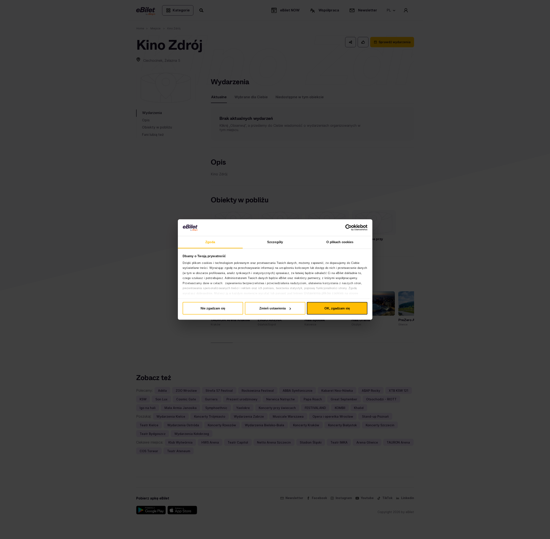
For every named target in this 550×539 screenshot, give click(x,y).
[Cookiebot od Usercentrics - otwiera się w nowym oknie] (348, 227)
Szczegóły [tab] (275, 242)
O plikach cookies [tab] (340, 242)
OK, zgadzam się (337, 308)
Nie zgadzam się (213, 308)
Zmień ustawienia (272, 308)
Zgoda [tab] (210, 242)
